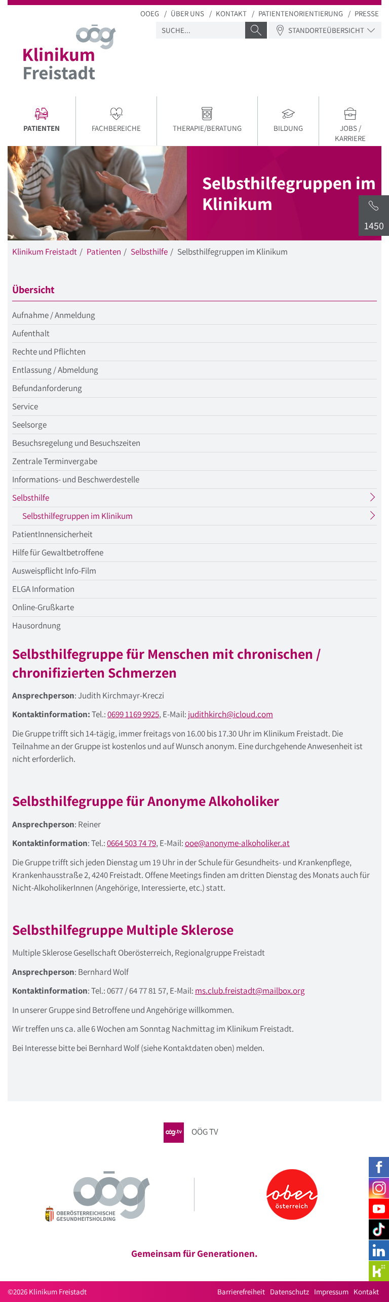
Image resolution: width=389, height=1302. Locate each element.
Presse (367, 13)
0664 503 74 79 (131, 843)
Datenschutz (289, 1291)
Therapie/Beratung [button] (207, 128)
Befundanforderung (47, 388)
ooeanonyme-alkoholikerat (237, 843)
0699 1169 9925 (133, 714)
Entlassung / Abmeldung (55, 369)
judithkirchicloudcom (230, 714)
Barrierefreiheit (241, 1291)
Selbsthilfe (149, 251)
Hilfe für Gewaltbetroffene (57, 552)
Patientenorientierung (300, 13)
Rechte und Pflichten (49, 351)
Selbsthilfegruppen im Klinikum (97, 517)
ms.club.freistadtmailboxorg (250, 990)
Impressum (331, 1291)
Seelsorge (29, 424)
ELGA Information (43, 588)
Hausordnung (36, 625)
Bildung (288, 128)
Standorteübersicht (326, 30)
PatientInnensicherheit (52, 534)
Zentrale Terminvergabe (54, 461)
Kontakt (231, 13)
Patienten (104, 251)
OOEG (149, 13)
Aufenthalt (31, 333)
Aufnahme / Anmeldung (53, 315)
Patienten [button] (49, 129)
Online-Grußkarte (43, 607)
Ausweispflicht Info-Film (54, 570)
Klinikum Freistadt (44, 251)
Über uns (187, 13)
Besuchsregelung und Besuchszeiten (76, 442)
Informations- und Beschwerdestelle (75, 479)
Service (25, 406)
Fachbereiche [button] (116, 128)
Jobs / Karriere (350, 133)
